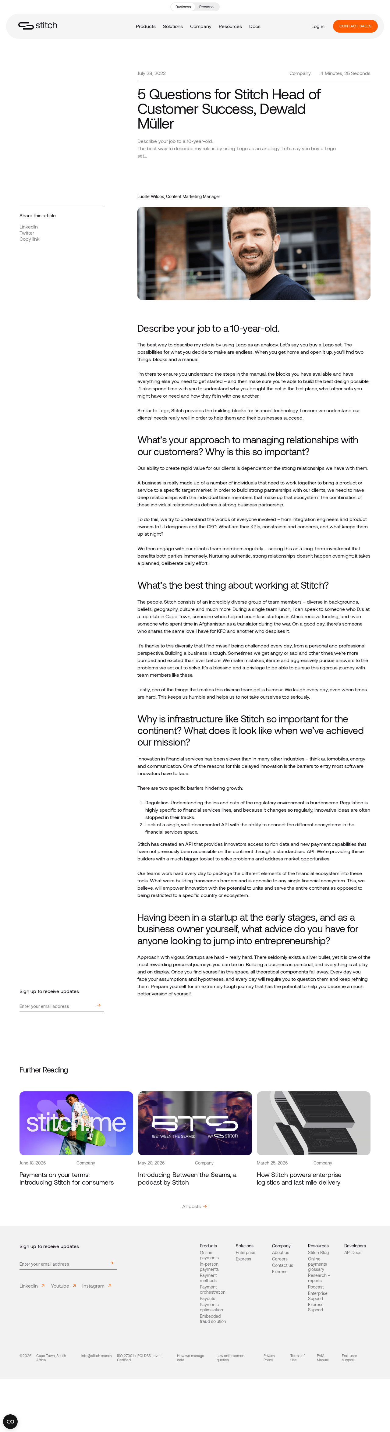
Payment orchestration (212, 1290)
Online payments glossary (317, 1264)
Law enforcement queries (231, 1357)
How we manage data (190, 1357)
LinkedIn (29, 226)
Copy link (29, 239)
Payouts (207, 1298)
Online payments (209, 1255)
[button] (146, 26)
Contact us (282, 1265)
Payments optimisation (211, 1307)
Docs (255, 26)
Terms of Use (297, 1357)
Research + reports (319, 1278)
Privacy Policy (269, 1357)
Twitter (27, 233)
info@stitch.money (96, 1355)
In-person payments (209, 1267)
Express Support (315, 1307)
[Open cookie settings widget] (10, 1421)
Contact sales (355, 25)
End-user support (349, 1357)
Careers (280, 1259)
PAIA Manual (322, 1357)
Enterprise (245, 1252)
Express (243, 1259)
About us (280, 1252)
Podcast (316, 1287)
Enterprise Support (318, 1296)
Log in (317, 26)
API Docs (352, 1252)
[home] (37, 26)
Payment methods (208, 1278)
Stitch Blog (318, 1252)
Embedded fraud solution (213, 1319)
